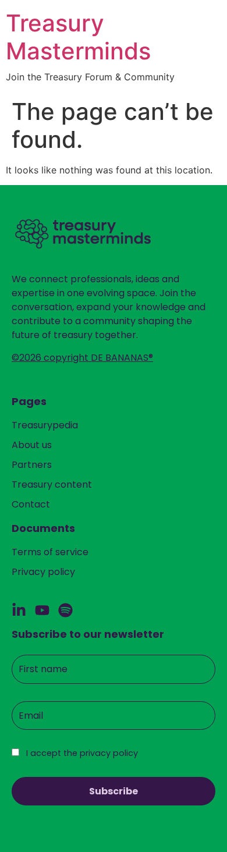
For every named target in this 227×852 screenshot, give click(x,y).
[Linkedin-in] (19, 610)
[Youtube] (42, 610)
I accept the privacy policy (81, 753)
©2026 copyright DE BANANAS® (82, 357)
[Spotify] (65, 610)
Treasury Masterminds (78, 37)
